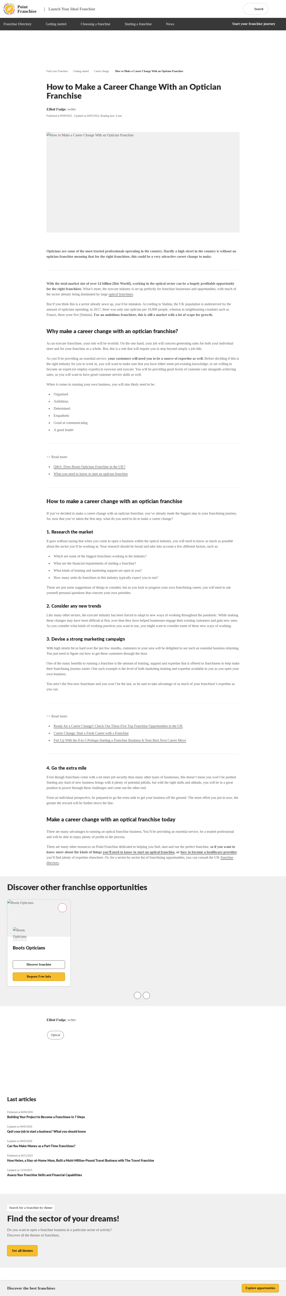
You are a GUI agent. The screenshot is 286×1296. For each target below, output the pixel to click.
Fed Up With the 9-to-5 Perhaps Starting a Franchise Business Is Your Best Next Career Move (120, 740)
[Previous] (137, 995)
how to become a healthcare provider (208, 852)
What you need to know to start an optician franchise (91, 474)
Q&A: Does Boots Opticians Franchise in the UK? (89, 467)
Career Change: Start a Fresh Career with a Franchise (91, 733)
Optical (55, 1035)
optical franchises (121, 294)
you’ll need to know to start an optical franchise (139, 852)
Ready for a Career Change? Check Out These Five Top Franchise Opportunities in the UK (118, 726)
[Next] (146, 995)
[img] (37, 24)
